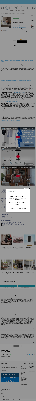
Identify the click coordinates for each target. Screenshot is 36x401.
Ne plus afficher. (26, 188)
